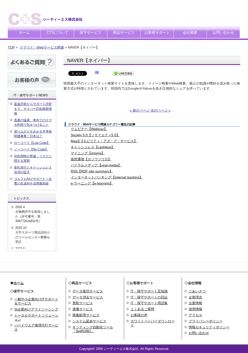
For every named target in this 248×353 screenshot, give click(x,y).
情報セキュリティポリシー (209, 327)
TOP (11, 47)
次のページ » (160, 110)
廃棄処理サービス (86, 315)
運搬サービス (82, 309)
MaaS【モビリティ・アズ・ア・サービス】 (104, 141)
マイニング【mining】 (88, 153)
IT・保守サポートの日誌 (149, 297)
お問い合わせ (223, 32)
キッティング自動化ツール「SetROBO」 (92, 329)
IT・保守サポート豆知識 (149, 291)
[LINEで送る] (123, 73)
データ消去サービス (87, 297)
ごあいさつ (197, 291)
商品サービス (124, 32)
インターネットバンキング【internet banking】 (107, 177)
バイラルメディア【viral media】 (96, 165)
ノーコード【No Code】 (31, 149)
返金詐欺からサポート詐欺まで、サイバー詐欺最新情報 (33, 108)
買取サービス (82, 303)
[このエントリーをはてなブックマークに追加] (97, 73)
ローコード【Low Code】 (32, 143)
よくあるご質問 (142, 309)
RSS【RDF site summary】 (92, 171)
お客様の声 (139, 315)
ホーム (24, 32)
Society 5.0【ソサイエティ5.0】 (95, 135)
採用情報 (195, 309)
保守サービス (90, 32)
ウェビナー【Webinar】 (89, 129)
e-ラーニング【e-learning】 (92, 183)
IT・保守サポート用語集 (149, 303)
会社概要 (190, 32)
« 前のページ (140, 110)
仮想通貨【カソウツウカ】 (91, 159)
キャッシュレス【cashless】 (93, 147)
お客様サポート (157, 32)
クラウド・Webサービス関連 (42, 47)
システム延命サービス (89, 321)
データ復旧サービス (87, 291)
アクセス (195, 315)
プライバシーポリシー (206, 321)
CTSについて (57, 32)
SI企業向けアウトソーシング (36, 309)
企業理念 (195, 297)
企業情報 (195, 303)
